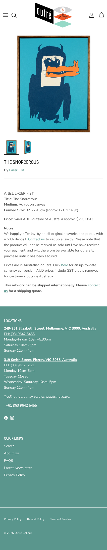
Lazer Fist (16, 170)
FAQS (8, 460)
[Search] (16, 15)
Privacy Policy (14, 475)
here (64, 265)
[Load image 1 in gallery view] (53, 83)
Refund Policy (35, 519)
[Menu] (5, 15)
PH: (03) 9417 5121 (19, 365)
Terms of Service (60, 519)
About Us (11, 453)
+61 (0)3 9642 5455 (20, 405)
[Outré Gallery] (53, 15)
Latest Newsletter (18, 467)
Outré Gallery (23, 533)
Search (9, 446)
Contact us (36, 239)
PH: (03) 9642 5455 (19, 334)
